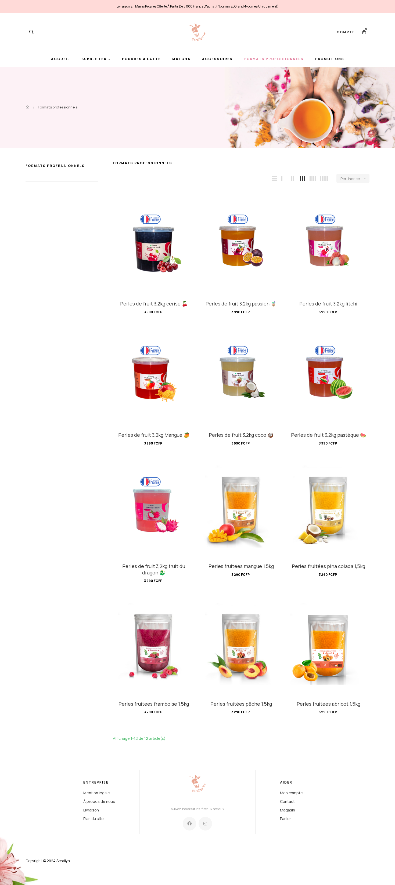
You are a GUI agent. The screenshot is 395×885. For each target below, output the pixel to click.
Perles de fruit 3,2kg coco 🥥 (241, 435)
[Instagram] (205, 824)
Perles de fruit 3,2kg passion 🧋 (241, 303)
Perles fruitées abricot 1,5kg (328, 704)
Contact (287, 801)
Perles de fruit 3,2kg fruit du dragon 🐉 (153, 569)
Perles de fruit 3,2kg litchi (328, 303)
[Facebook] (189, 824)
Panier (285, 818)
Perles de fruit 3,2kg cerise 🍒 (154, 303)
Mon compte (291, 792)
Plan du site (93, 818)
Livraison (91, 810)
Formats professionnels (55, 165)
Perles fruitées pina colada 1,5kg (328, 566)
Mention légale (96, 792)
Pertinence (353, 178)
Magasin (287, 810)
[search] (31, 32)
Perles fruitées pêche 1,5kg (241, 704)
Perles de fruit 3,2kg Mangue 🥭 (153, 435)
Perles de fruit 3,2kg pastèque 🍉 (328, 435)
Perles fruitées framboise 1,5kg (154, 704)
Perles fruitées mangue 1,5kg (241, 566)
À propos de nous (99, 801)
